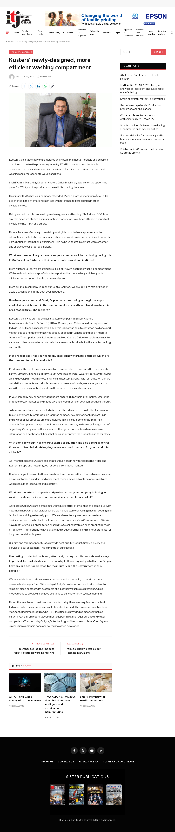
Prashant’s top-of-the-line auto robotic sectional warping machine (34, 651)
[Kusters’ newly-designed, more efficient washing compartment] (60, 146)
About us (47, 761)
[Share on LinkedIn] (38, 86)
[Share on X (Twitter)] (31, 86)
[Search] (171, 32)
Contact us (66, 761)
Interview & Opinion (82, 32)
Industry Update (162, 32)
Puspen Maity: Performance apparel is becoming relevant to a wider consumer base (143, 139)
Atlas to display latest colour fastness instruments (83, 651)
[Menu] (7, 32)
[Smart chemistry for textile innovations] (96, 682)
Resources (68, 33)
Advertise (107, 33)
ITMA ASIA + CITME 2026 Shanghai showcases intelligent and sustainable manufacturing (60, 704)
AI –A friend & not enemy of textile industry (25, 699)
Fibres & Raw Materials (140, 32)
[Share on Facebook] (24, 86)
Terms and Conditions (118, 761)
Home (16, 33)
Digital (117, 33)
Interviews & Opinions (21, 52)
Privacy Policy (88, 761)
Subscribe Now (94, 32)
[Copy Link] (52, 86)
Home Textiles (151, 32)
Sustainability (54, 33)
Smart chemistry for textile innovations (92, 699)
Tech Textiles (40, 32)
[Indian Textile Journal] (18, 19)
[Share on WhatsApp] (45, 86)
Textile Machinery (27, 32)
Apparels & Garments (128, 32)
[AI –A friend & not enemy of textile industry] (25, 682)
